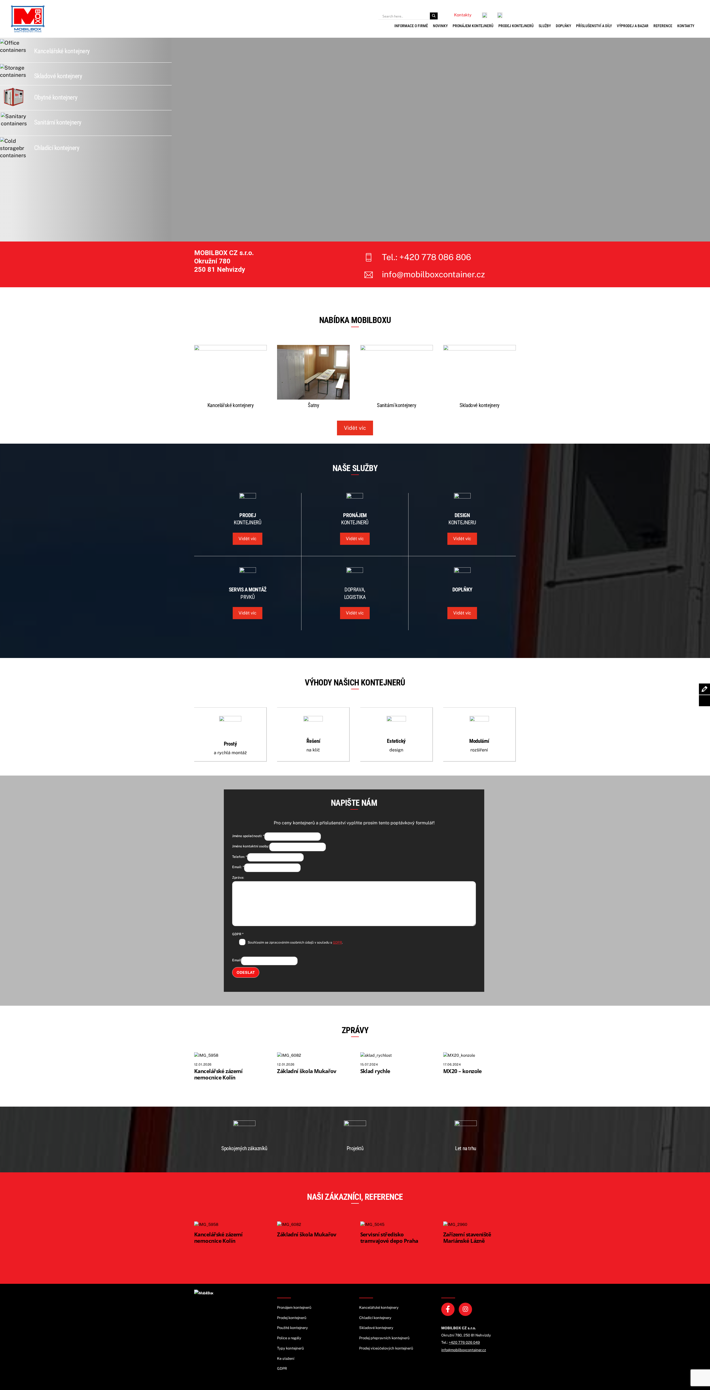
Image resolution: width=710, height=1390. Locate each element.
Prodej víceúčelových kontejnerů (386, 1348)
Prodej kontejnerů (516, 26)
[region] (441, 140)
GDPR (238, 934)
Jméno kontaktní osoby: (250, 846)
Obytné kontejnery (55, 97)
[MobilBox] (204, 1293)
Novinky (440, 26)
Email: (238, 867)
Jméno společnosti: (248, 836)
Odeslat (246, 972)
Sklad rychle (375, 1071)
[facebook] (449, 1309)
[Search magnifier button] (434, 16)
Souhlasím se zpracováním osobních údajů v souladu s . (295, 942)
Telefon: (239, 857)
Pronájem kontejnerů (473, 26)
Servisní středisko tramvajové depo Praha (389, 1237)
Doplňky (563, 26)
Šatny (313, 405)
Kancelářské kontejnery (62, 51)
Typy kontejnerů (290, 1348)
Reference (662, 26)
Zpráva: (238, 878)
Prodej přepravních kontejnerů (384, 1338)
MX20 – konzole (462, 1071)
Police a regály (289, 1338)
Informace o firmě (411, 26)
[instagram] (466, 1309)
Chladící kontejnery (56, 148)
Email (236, 960)
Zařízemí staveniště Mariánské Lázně (467, 1237)
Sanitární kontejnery (58, 122)
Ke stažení (285, 1358)
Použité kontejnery (292, 1328)
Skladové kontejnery (58, 76)
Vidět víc (355, 428)
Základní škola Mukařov (306, 1071)
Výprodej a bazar (632, 26)
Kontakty (685, 26)
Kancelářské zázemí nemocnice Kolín (218, 1074)
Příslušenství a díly (594, 26)
